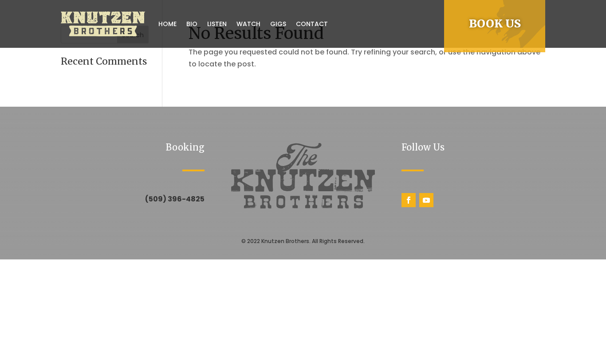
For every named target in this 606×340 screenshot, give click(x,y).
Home (167, 23)
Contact (312, 23)
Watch (248, 23)
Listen (217, 23)
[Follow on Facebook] (408, 200)
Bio (191, 23)
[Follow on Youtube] (426, 200)
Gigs (278, 23)
